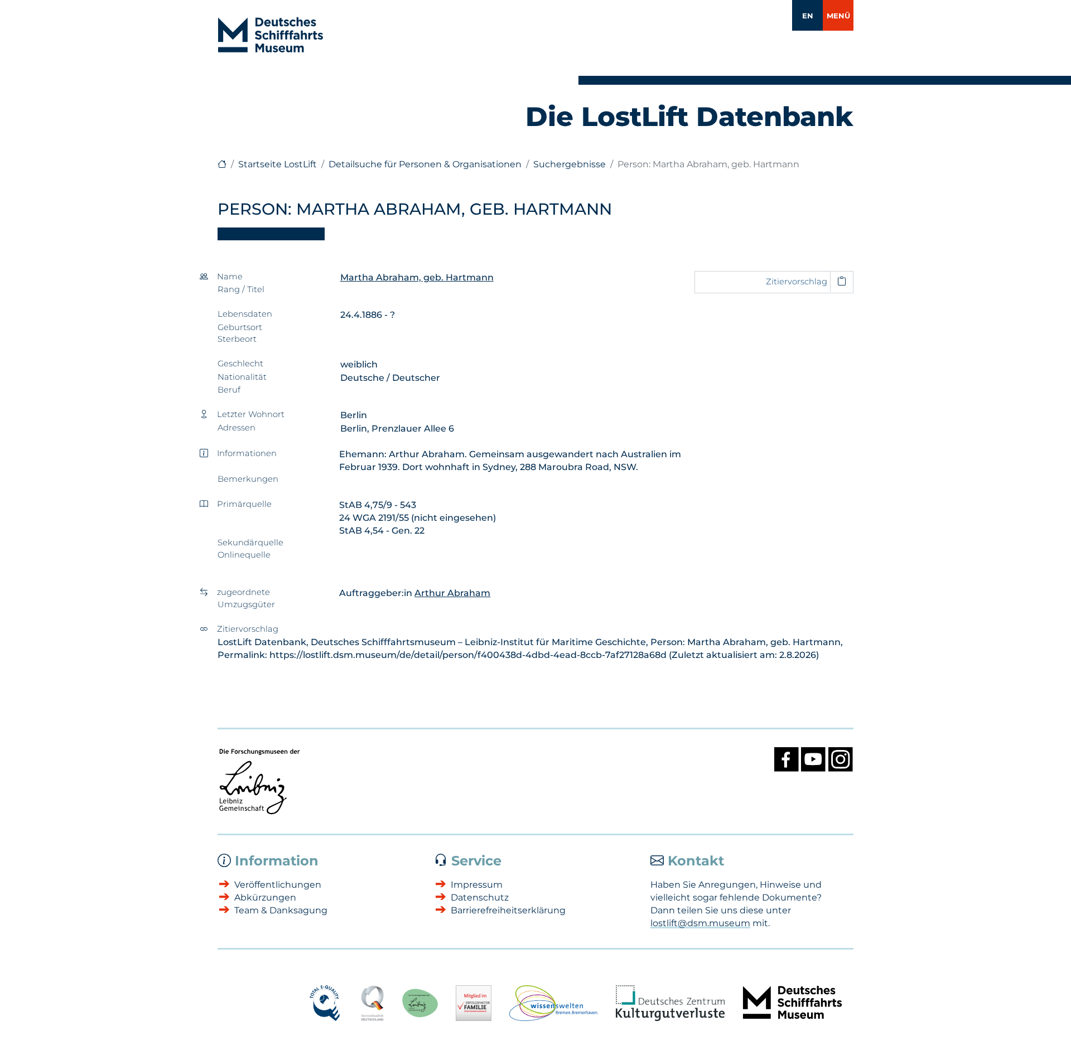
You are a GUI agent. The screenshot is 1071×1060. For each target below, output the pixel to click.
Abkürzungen (265, 897)
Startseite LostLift (277, 164)
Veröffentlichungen (277, 884)
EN (807, 15)
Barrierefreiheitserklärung (508, 910)
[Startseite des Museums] (222, 164)
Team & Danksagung (280, 910)
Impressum (477, 884)
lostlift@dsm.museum (700, 923)
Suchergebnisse (569, 164)
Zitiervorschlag (796, 282)
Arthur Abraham (452, 593)
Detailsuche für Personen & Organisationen (425, 164)
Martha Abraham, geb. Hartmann (417, 277)
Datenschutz (480, 897)
